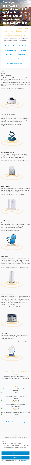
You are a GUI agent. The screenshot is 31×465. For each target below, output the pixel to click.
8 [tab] (21, 368)
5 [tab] (14, 368)
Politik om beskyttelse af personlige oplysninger (15, 437)
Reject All (15, 453)
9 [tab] (23, 368)
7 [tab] (19, 368)
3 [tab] (10, 368)
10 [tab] (25, 368)
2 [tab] (7, 368)
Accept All (15, 457)
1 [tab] (5, 368)
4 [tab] (12, 368)
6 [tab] (16, 368)
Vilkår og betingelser (15, 435)
